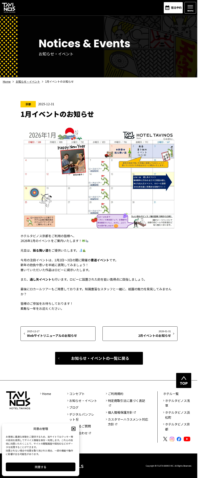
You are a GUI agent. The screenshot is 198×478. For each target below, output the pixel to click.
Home (7, 81)
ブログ (74, 407)
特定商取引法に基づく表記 (126, 400)
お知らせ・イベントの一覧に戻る (100, 358)
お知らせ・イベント (28, 81)
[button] (73, 429)
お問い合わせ (78, 433)
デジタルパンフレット (81, 417)
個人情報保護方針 (120, 412)
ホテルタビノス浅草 (177, 403)
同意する (40, 467)
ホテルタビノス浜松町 (177, 415)
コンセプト (77, 393)
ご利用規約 (115, 393)
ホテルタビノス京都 (177, 426)
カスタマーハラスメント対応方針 (128, 422)
